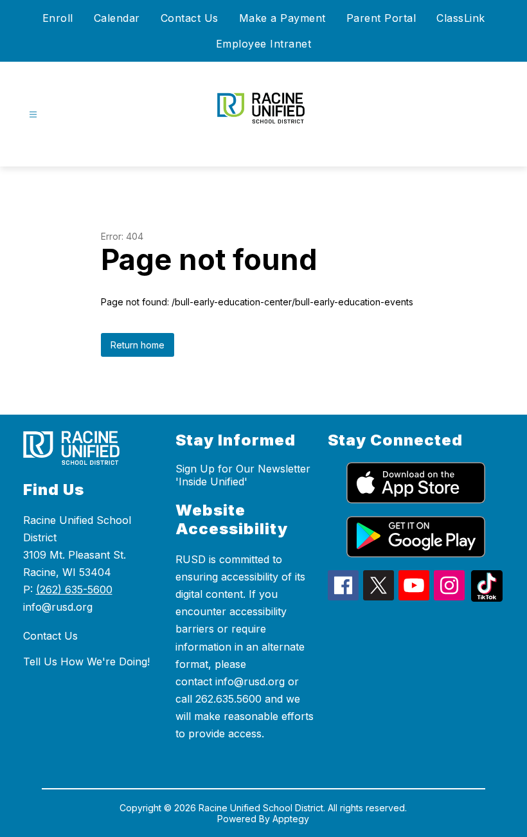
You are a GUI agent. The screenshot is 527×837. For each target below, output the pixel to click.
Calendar (117, 18)
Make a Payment (282, 18)
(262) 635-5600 (74, 589)
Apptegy (290, 818)
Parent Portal (381, 18)
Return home (138, 344)
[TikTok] (487, 597)
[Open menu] (33, 114)
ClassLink (460, 18)
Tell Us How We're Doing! (86, 661)
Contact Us (190, 18)
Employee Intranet (264, 43)
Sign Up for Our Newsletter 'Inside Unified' (242, 475)
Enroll (57, 18)
